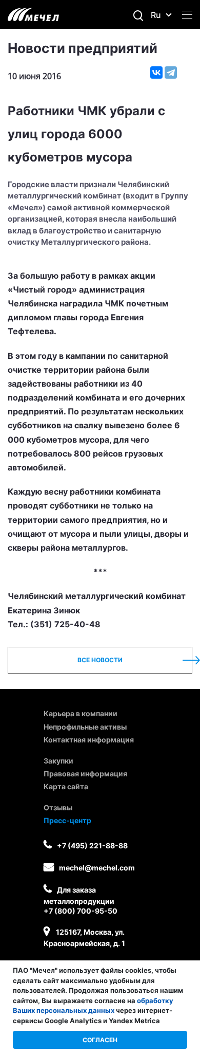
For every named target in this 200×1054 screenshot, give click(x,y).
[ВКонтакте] (156, 72)
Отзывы (58, 807)
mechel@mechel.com (97, 867)
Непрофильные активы (85, 726)
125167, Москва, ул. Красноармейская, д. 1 (84, 938)
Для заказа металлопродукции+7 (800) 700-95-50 (80, 900)
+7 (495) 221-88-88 (92, 845)
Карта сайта (66, 786)
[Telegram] (171, 72)
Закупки (58, 760)
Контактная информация (89, 739)
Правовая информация (85, 773)
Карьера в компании (80, 713)
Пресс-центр (67, 820)
